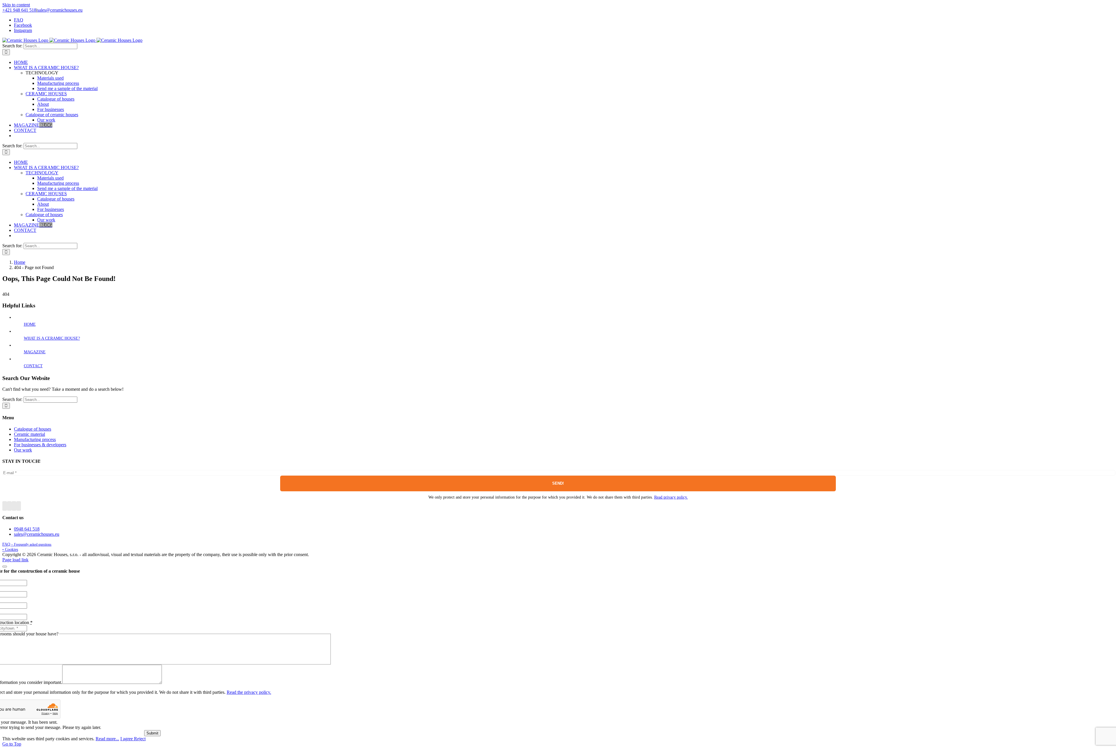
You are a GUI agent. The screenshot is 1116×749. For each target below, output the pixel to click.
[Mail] (18, 506)
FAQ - (26, 544)
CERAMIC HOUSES (46, 93)
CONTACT (33, 366)
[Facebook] (4, 506)
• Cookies (10, 549)
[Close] (4, 566)
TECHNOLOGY (42, 172)
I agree (127, 738)
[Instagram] (14, 506)
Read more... (107, 738)
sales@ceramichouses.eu (60, 10)
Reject (140, 738)
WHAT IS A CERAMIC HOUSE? (52, 338)
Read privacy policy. (671, 497)
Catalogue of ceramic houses (52, 114)
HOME (30, 324)
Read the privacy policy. (249, 692)
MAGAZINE (35, 352)
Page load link (15, 559)
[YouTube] (9, 506)
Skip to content (16, 4)
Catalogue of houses (44, 214)
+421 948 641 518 (19, 10)
